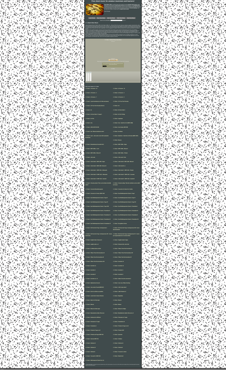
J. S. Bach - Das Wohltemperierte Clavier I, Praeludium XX (126, 219)
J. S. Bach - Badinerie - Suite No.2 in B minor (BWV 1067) (125, 135)
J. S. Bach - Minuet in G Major (119, 308)
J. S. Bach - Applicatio (118, 118)
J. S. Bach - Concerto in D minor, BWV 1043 (95, 193)
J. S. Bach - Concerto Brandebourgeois (94, 189)
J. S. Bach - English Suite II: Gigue (120, 239)
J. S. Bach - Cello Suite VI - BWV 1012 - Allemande (96, 174)
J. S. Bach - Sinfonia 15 (90, 347)
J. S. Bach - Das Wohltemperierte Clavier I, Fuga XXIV (97, 206)
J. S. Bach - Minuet (117, 304)
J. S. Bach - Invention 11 (90, 265)
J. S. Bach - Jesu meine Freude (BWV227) (94, 287)
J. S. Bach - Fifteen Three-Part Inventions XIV (123, 252)
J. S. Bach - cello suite (90, 157)
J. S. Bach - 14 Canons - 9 (118, 97)
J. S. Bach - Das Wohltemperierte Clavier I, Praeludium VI (97, 214)
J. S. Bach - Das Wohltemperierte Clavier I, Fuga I (124, 193)
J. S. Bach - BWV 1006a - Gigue (120, 144)
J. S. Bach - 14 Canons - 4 (118, 92)
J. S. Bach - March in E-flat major (92, 300)
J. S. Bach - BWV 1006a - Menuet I (120, 148)
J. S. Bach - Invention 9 (118, 274)
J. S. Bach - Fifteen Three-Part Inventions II (122, 248)
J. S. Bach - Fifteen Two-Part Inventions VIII (94, 261)
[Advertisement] (113, 50)
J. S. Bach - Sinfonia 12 (90, 343)
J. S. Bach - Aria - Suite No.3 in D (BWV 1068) (123, 122)
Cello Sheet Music (111, 18)
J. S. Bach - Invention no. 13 (91, 278)
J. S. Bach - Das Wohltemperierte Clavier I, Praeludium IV (125, 210)
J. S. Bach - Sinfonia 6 (118, 347)
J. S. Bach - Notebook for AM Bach (93, 317)
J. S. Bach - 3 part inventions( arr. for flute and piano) (97, 101)
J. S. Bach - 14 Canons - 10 (91, 88)
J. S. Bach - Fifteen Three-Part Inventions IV (95, 252)
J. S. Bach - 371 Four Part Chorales (121, 101)
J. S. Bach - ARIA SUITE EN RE (92, 127)
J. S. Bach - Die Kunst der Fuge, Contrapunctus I (96, 227)
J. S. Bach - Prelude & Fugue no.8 (92, 330)
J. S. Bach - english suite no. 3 (92, 244)
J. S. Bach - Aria (88, 122)
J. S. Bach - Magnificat (118, 295)
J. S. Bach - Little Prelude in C (119, 291)
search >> (124, 20)
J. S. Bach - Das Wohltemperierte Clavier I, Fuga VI (124, 197)
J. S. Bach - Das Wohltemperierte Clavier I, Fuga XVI (124, 202)
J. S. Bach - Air (116, 105)
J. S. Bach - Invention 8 (90, 274)
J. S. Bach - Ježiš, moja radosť (119, 287)
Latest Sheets (92, 18)
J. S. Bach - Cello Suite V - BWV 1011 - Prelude (123, 170)
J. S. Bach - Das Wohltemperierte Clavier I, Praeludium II (97, 210)
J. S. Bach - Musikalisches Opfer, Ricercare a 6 (123, 313)
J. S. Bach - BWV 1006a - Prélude (120, 152)
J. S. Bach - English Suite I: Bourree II (93, 239)
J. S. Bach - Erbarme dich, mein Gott (121, 244)
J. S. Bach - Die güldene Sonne (120, 223)
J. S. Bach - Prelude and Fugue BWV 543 (94, 334)
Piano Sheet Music (101, 18)
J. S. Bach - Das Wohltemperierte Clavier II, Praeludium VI (98, 223)
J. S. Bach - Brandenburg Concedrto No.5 (94, 144)
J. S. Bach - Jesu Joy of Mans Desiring (121, 282)
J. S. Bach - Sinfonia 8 (90, 351)
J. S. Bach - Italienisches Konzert (92, 282)
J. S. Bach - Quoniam (117, 334)
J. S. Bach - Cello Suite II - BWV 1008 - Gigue (95, 161)
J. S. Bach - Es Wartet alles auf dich (93, 248)
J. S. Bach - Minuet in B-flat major (92, 308)
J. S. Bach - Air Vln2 (89, 118)
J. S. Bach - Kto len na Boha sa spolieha (94, 291)
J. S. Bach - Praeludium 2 (90, 325)
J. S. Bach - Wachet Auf (118, 356)
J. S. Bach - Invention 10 (118, 261)
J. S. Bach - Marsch (117, 300)
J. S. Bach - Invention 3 (118, 270)
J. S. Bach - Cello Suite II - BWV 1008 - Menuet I (123, 161)
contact (86, 365)
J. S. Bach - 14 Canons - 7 (91, 97)
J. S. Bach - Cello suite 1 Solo (119, 157)
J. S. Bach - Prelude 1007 (118, 330)
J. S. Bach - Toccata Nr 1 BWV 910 (92, 356)
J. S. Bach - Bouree (117, 140)
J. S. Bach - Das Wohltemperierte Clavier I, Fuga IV (96, 197)
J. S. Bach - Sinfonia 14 (118, 343)
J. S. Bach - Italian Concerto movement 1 (122, 278)
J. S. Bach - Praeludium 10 (119, 321)
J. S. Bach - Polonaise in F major (120, 317)
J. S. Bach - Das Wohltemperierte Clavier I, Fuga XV (96, 202)
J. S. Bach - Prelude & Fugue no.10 (120, 325)
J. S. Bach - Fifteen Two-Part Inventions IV (122, 257)
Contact (2, 369)
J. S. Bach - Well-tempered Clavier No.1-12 (94, 360)
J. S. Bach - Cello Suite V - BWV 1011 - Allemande (96, 170)
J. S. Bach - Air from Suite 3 (119, 109)
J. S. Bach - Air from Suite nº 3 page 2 (93, 114)
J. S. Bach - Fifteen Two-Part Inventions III (94, 257)
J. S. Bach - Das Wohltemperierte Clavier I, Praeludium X (125, 214)
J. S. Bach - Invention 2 (90, 270)
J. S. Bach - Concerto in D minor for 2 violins (123, 189)
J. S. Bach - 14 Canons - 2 (91, 92)
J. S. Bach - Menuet (89, 304)
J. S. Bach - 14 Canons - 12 (119, 88)
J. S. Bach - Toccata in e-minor (119, 351)
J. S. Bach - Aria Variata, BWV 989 (120, 127)
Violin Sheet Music (121, 18)
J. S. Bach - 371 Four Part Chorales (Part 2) (94, 105)
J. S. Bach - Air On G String (119, 114)
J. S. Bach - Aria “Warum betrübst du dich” (94, 131)
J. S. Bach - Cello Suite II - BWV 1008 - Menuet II (95, 165)
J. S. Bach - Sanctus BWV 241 (92, 338)
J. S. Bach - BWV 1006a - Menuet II (92, 152)
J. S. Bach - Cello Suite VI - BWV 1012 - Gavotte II (123, 178)
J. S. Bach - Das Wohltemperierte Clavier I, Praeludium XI (97, 219)
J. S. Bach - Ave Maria (118, 131)
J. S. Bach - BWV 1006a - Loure (92, 148)
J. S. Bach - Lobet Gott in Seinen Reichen (94, 295)
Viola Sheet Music (131, 18)
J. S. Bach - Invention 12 (118, 265)
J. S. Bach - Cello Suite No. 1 (119, 165)
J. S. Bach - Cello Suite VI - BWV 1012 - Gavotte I (96, 178)
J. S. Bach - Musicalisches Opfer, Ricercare (94, 313)
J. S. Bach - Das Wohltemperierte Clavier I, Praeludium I (125, 206)
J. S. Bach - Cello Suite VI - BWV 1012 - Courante (123, 174)
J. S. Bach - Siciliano (117, 338)
